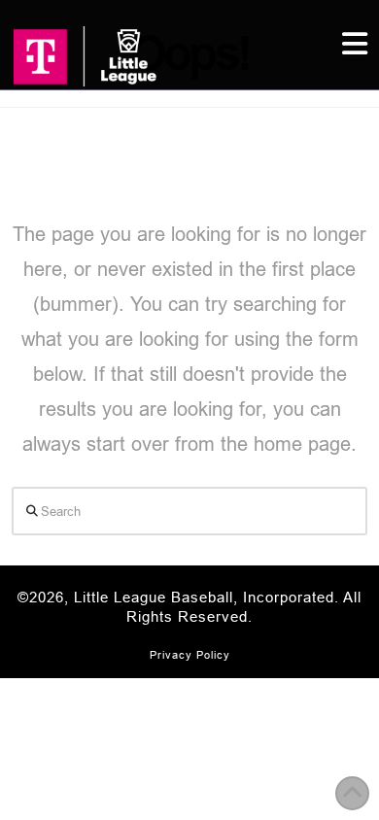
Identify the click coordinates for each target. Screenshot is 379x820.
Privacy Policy (190, 655)
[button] (354, 44)
